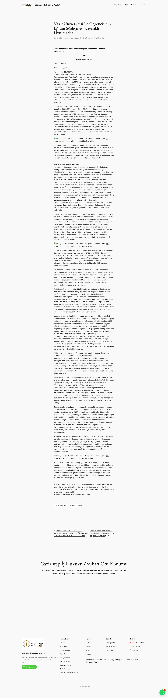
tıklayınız (89, 495)
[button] (162, 692)
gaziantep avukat (60, 505)
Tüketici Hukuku (99, 38)
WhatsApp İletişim (29, 667)
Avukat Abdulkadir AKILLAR (78, 38)
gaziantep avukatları (76, 505)
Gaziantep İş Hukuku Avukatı (47, 5)
